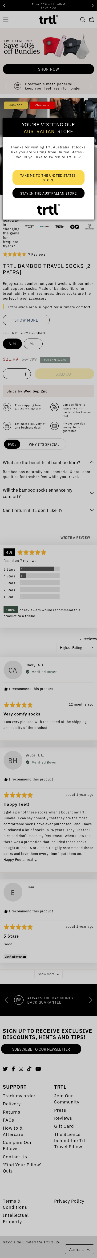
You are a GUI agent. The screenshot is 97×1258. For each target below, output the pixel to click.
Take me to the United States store (48, 177)
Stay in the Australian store (48, 193)
